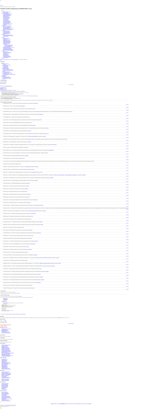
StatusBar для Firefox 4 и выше (39, 257)
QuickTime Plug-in (5, 303)
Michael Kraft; (39, 282)
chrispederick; (47, 271)
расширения (62, 403)
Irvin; (32, 216)
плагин (90, 403)
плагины (76, 403)
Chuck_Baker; (44, 136)
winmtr (80, 403)
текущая (59, 403)
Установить (127, 104)
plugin (67, 403)
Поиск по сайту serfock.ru (3, 89)
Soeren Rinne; (36, 180)
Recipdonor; (41, 224)
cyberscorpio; (57, 257)
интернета (86, 403)
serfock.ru (1, 5)
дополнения (70, 403)
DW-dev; (40, 268)
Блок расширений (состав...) (6, 59)
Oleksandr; (30, 238)
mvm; (23, 158)
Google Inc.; (71, 111)
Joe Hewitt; (33, 169)
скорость (83, 403)
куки (78, 403)
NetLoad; (31, 285)
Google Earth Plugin (5, 299)
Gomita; (32, 235)
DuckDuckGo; (26, 155)
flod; (31, 122)
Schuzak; (23, 227)
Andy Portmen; (28, 183)
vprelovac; (28, 246)
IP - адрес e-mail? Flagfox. (32, 172)
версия (52, 403)
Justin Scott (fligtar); (33, 213)
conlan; (26, 191)
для (68, 403)
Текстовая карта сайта (3, 87)
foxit (88, 403)
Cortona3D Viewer (5, 298)
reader (55, 403)
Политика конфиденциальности (3, 406)
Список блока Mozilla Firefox (14, 59)
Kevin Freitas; (28, 194)
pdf (81, 403)
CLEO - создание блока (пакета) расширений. (31, 136)
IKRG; (34, 125)
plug (65, 403)
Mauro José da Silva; (40, 205)
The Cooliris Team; (54, 144)
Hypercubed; (42, 279)
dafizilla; (60, 263)
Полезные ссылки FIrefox (3, 81)
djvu (56, 403)
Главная (1, 59)
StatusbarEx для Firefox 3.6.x (47, 257)
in (57, 403)
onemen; (26, 260)
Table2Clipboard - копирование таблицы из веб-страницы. (46, 263)
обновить (74, 403)
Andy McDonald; (51, 177)
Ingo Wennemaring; (41, 114)
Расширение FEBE (27, 166)
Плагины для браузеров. (19, 296)
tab (53, 403)
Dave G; (41, 172)
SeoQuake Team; (30, 249)
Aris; (47, 133)
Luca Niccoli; (38, 274)
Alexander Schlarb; (35, 103)
